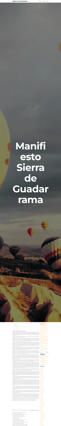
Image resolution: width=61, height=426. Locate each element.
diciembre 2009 (42, 402)
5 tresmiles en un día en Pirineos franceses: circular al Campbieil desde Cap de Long (44, 337)
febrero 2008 (41, 425)
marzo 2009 (41, 411)
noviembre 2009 (42, 403)
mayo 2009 (41, 409)
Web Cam (44, 1)
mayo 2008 (41, 422)
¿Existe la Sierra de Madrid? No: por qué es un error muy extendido (44, 346)
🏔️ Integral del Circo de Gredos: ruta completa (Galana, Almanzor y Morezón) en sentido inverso (44, 329)
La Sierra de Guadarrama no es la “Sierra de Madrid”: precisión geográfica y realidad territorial (44, 357)
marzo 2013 (41, 370)
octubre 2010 (41, 391)
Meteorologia (40, 1)
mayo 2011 (41, 384)
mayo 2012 (41, 371)
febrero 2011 (41, 387)
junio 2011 (41, 383)
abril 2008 (41, 423)
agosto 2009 (41, 406)
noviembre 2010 (42, 390)
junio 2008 (41, 421)
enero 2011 (41, 388)
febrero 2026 (41, 367)
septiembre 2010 (42, 392)
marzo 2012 (41, 373)
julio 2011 (41, 382)
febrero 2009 (41, 412)
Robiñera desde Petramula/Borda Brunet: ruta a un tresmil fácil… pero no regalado (44, 331)
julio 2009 (41, 407)
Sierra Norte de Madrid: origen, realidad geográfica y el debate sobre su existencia (44, 341)
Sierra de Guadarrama (19, 1)
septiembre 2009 (42, 405)
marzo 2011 (41, 386)
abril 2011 (41, 385)
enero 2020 (41, 368)
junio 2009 (41, 408)
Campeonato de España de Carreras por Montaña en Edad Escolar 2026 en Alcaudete (44, 326)
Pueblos (47, 1)
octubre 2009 (42, 404)
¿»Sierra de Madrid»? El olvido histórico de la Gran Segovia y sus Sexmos (44, 344)
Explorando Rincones (43, 324)
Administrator (30, 205)
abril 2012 (41, 372)
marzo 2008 (41, 424)
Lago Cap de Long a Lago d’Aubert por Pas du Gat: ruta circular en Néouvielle (44, 334)
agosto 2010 (41, 393)
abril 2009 (41, 410)
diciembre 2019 (42, 369)
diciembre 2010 (42, 389)
